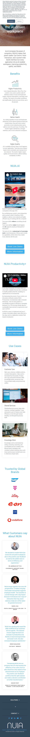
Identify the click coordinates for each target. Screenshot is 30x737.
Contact (14, 713)
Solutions (14, 700)
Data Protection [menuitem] (11, 730)
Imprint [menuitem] (4, 730)
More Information (15, 251)
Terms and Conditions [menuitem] (21, 730)
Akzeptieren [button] (11, 21)
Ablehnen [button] (19, 21)
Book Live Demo (15, 246)
